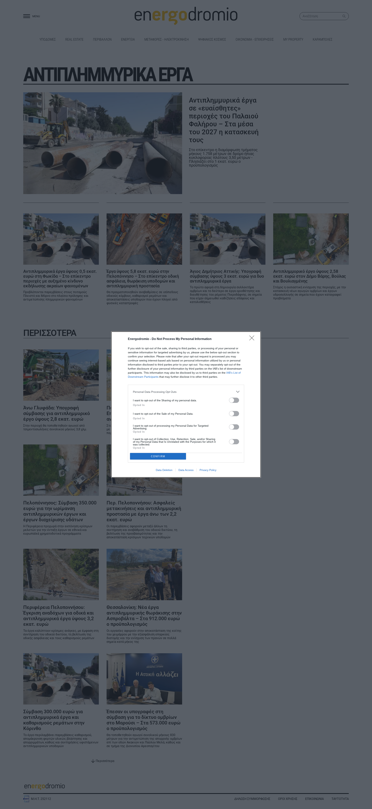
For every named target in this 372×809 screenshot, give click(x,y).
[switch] (234, 400)
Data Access (186, 470)
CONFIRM (158, 456)
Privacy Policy (208, 470)
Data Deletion (164, 470)
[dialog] (186, 404)
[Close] (253, 339)
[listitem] (186, 392)
